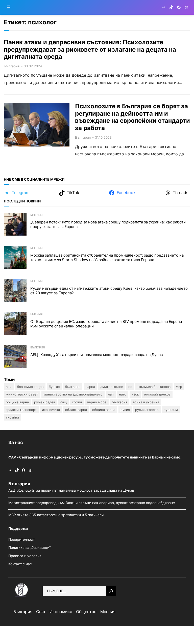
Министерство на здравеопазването (73, 394)
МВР (179, 387)
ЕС (130, 387)
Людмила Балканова (154, 387)
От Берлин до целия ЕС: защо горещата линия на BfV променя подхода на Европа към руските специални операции (106, 323)
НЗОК (135, 394)
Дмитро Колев (111, 387)
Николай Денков (157, 394)
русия (125, 410)
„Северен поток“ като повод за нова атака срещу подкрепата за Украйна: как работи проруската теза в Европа (108, 224)
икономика (51, 410)
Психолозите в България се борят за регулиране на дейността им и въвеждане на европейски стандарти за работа (132, 117)
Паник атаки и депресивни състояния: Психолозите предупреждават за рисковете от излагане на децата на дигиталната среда (90, 49)
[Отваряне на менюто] (9, 7)
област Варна (76, 410)
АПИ (9, 387)
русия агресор (147, 410)
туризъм (171, 410)
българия (119, 402)
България (11, 66)
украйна (12, 417)
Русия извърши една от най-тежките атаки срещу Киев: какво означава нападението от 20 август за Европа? (109, 290)
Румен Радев (44, 402)
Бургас (54, 387)
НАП (111, 394)
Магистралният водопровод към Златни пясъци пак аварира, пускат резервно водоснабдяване (92, 502)
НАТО (122, 394)
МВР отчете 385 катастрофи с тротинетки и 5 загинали (56, 515)
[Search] (111, 591)
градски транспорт (21, 410)
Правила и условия (24, 556)
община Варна (103, 410)
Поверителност (21, 539)
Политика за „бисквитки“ (29, 547)
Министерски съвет (22, 394)
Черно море (97, 402)
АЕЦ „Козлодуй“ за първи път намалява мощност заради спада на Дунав (97, 354)
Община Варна (17, 402)
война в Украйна (146, 402)
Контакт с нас (20, 564)
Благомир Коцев (30, 387)
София (77, 402)
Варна (90, 387)
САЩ (63, 402)
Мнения (36, 215)
